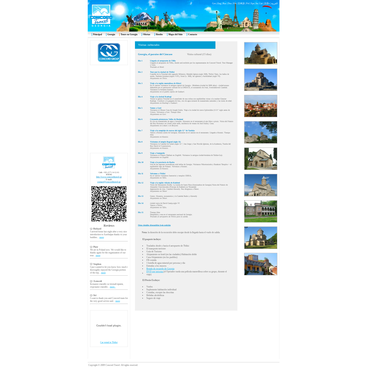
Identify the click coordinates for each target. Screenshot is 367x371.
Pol (247, 3)
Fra (234, 3)
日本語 (241, 3)
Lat (261, 3)
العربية (274, 3)
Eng (219, 3)
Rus (224, 3)
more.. (113, 287)
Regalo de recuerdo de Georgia (160, 268)
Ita (257, 3)
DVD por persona (154, 271)
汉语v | (267, 3)
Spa (252, 3)
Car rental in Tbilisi (109, 342)
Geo (214, 3)
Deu (230, 3)
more (101, 237)
